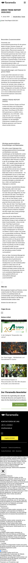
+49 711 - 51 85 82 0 (6, 425)
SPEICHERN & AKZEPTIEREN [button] (8, 560)
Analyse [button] (2, 517)
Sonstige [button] (2, 541)
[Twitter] (1, 313)
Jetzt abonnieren (19, 404)
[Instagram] (3, 313)
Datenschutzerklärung (14, 447)
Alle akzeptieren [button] (21, 467)
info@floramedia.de (6, 428)
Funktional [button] (3, 495)
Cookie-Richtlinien (6, 451)
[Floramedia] (9, 415)
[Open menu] (25, 2)
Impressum (4, 447)
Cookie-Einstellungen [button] (5, 467)
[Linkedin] (2, 313)
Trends (23, 16)
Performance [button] (3, 506)
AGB (13, 451)
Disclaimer (19, 451)
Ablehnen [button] (14, 467)
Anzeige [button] (2, 529)
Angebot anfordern (10, 438)
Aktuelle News (17, 16)
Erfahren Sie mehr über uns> (9, 302)
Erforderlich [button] (3, 549)
